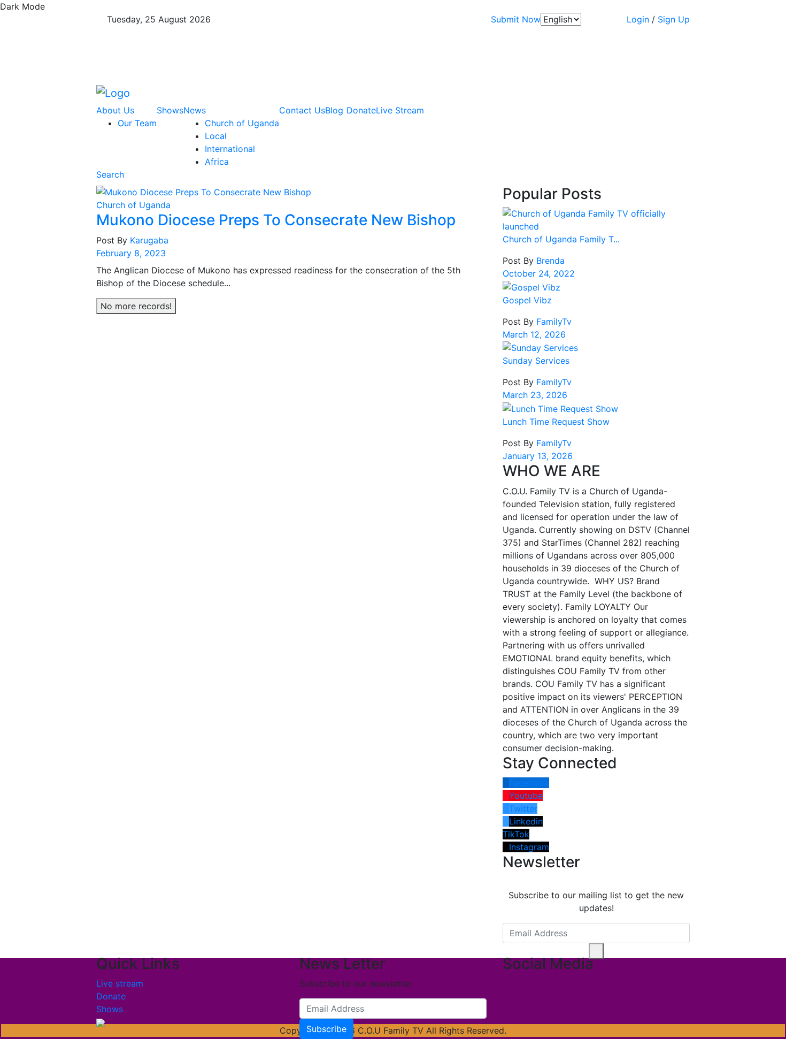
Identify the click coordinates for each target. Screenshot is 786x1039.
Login (638, 19)
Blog (334, 110)
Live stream (119, 983)
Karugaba (149, 240)
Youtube (526, 795)
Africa (217, 161)
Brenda (549, 260)
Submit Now (516, 19)
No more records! (136, 306)
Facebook (529, 782)
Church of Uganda (242, 123)
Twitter (523, 808)
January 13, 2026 (538, 455)
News (196, 110)
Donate (361, 110)
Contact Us (302, 110)
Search (110, 174)
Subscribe (326, 1028)
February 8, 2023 (131, 253)
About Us (116, 110)
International (230, 148)
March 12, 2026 (534, 334)
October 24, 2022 (539, 273)
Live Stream (400, 110)
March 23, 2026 (535, 394)
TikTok (516, 834)
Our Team (137, 123)
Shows (170, 110)
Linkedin (526, 821)
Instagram (529, 847)
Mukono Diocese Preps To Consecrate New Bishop (276, 220)
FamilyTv (553, 321)
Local (216, 136)
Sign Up (674, 19)
